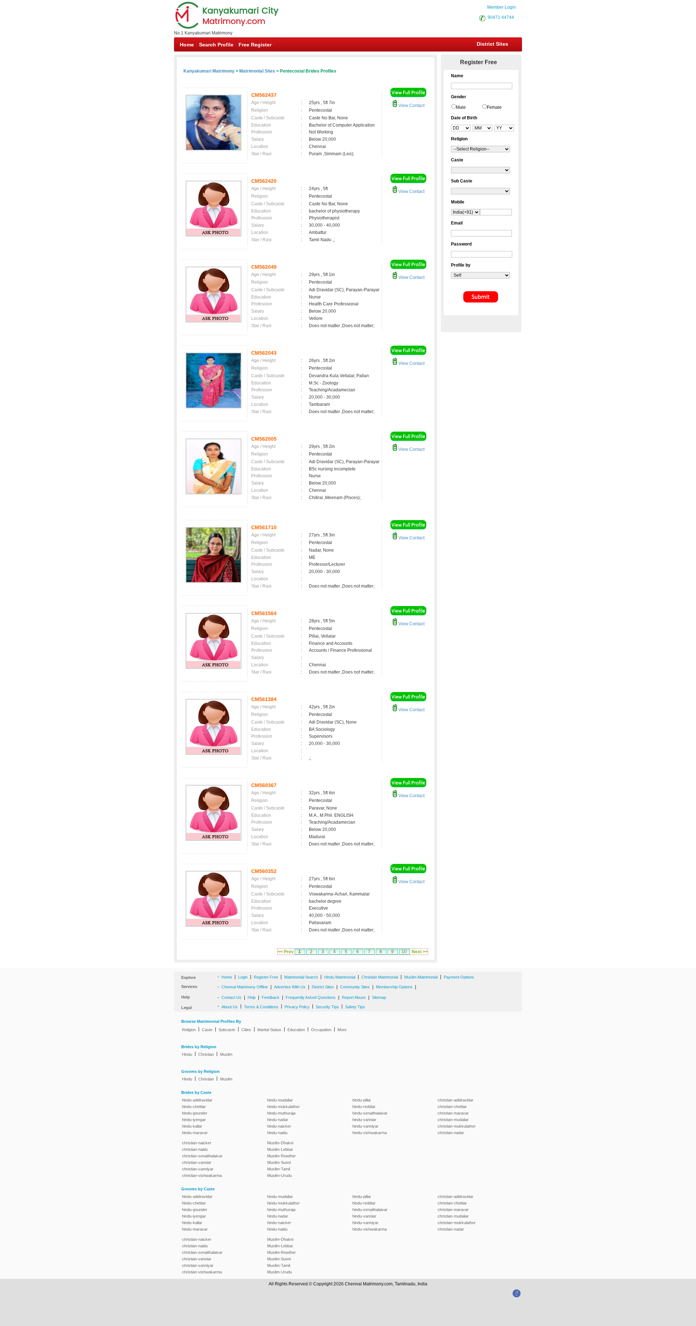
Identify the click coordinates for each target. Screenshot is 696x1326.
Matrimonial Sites (257, 71)
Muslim (226, 1054)
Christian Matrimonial (379, 977)
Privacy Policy (297, 1007)
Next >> (420, 951)
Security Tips (327, 1007)
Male (461, 107)
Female (494, 107)
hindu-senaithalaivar (370, 1113)
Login (243, 977)
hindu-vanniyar (365, 1126)
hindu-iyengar (194, 1119)
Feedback (270, 997)
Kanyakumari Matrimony (209, 71)
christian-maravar (453, 1113)
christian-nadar (451, 1133)
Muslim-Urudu (279, 1175)
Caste (207, 1030)
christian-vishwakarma (202, 1175)
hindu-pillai (361, 1100)
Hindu (187, 1054)
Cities (246, 1030)
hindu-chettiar (194, 1106)
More (342, 1030)
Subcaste (227, 1030)
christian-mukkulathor (457, 1126)
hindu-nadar (277, 1119)
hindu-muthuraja (281, 1113)
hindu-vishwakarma (369, 1133)
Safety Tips (355, 1007)
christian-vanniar (196, 1162)
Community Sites (355, 987)
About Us (229, 1007)
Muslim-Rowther (281, 1156)
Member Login (501, 7)
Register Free (266, 977)
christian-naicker (196, 1143)
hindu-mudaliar (280, 1100)
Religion (189, 1030)
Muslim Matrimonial (421, 977)
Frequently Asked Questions (311, 997)
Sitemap (379, 997)
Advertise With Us (290, 987)
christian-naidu (195, 1149)
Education (296, 1030)
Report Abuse (354, 997)
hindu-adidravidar (197, 1100)
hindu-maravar (195, 1133)
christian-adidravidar (455, 1100)
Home (187, 45)
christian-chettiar (452, 1106)
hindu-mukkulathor (283, 1106)
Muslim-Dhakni (280, 1143)
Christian (206, 1054)
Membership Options (394, 987)
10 (404, 951)
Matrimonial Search (301, 977)
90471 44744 (501, 17)
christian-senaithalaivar (202, 1156)
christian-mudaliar (453, 1119)
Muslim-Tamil (278, 1169)
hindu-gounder (194, 1113)
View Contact (410, 105)
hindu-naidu (277, 1133)
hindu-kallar (192, 1126)
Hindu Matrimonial (339, 977)
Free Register (255, 45)
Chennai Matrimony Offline (244, 987)
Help (252, 997)
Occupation (321, 1030)
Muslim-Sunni (279, 1162)
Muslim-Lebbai (280, 1149)
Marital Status (269, 1030)
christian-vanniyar (198, 1169)
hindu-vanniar (364, 1119)
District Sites (492, 44)
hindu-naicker (279, 1126)
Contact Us (231, 997)
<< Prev (286, 951)
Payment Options (459, 977)
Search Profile (216, 45)
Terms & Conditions (261, 1007)
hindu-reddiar (364, 1106)
